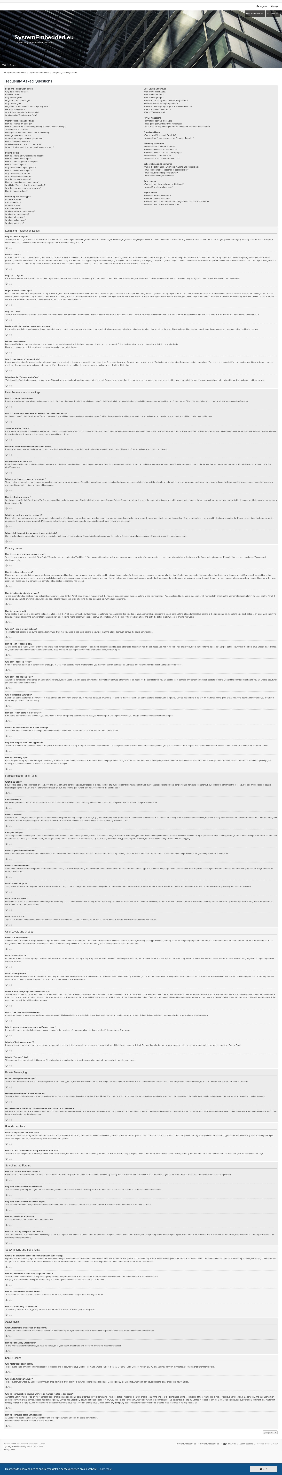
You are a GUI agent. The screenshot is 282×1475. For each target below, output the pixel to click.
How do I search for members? (157, 155)
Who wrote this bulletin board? (157, 196)
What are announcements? (17, 214)
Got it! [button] (263, 1469)
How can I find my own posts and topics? (162, 158)
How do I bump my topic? (16, 191)
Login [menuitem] (275, 6)
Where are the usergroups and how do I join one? (166, 100)
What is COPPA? (12, 95)
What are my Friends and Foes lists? (160, 135)
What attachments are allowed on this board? (164, 184)
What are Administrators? (155, 92)
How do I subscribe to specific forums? (161, 173)
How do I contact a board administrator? (161, 204)
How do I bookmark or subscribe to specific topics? (166, 170)
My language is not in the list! (18, 135)
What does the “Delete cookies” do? (21, 115)
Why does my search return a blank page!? (163, 152)
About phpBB (194, 1367)
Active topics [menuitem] (272, 13)
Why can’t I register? (14, 98)
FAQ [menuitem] (4, 65)
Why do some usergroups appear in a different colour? (168, 106)
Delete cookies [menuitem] (246, 1444)
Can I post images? (13, 208)
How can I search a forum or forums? (160, 147)
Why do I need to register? (16, 92)
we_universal (13, 1447)
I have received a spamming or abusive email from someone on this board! (177, 127)
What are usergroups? (154, 98)
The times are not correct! (16, 130)
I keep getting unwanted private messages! (163, 124)
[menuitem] (6, 1449)
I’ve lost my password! (15, 109)
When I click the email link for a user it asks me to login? (29, 147)
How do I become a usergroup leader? (161, 103)
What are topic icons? (14, 223)
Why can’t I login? (13, 103)
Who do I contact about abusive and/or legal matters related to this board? (176, 201)
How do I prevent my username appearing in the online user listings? (35, 127)
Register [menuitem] (263, 6)
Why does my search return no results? (161, 149)
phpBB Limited (79, 1367)
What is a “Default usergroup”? (157, 109)
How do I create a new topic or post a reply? (24, 156)
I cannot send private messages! (158, 121)
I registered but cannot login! (17, 100)
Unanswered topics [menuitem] (254, 13)
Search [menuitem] (13, 65)
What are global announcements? (20, 211)
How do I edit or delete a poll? (18, 170)
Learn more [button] (105, 1469)
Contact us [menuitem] (231, 1444)
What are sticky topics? (15, 217)
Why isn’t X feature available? (157, 198)
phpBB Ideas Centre (124, 1382)
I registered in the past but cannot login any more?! (27, 106)
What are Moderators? (154, 95)
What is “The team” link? (154, 112)
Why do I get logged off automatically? (22, 112)
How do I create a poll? (15, 165)
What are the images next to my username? (24, 138)
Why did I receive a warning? (18, 179)
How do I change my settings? (18, 124)
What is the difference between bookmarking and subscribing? (171, 167)
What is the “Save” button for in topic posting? (25, 185)
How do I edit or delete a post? (18, 159)
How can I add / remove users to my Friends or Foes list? (169, 138)
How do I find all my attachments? (158, 187)
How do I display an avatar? (17, 141)
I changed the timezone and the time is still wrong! (27, 132)
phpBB (8, 467)
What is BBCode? (13, 199)
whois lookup (187, 1397)
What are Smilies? (13, 205)
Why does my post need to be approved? (23, 188)
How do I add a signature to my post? (21, 162)
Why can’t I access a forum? (17, 173)
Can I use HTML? (13, 202)
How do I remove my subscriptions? (159, 176)
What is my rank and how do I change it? (23, 144)
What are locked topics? (15, 220)
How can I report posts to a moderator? (22, 182)
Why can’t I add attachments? (18, 176)
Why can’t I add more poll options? (20, 167)
